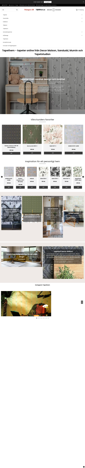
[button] (80, 9)
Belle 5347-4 (66, 178)
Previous (2, 177)
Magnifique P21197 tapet (78, 179)
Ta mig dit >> (47, 2)
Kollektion (5, 21)
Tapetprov (5, 28)
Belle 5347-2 (53, 146)
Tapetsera (5, 39)
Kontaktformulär (7, 42)
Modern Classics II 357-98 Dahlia (20, 180)
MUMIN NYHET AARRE (73, 146)
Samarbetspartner (7, 32)
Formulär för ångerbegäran (9, 45)
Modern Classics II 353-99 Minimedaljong (11, 146)
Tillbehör (5, 25)
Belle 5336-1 (43, 178)
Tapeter (5, 14)
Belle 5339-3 (55, 178)
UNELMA (32, 178)
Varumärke (5, 18)
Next (83, 177)
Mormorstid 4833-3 (32, 146)
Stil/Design (5, 35)
